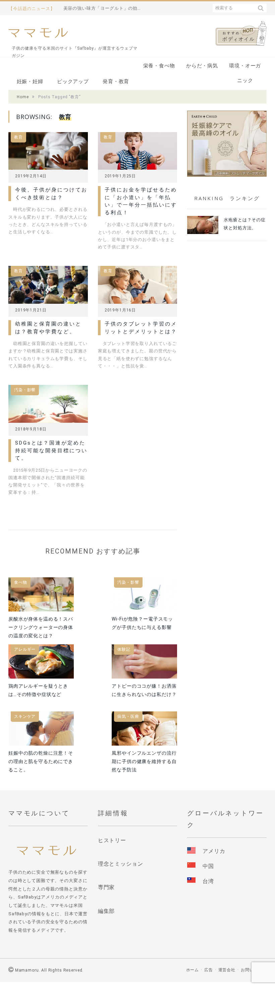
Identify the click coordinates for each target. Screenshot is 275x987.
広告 (208, 970)
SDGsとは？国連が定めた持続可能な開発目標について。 (51, 450)
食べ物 (20, 582)
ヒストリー (112, 840)
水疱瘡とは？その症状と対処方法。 (245, 223)
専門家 (106, 887)
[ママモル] (38, 32)
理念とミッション (120, 864)
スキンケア (25, 716)
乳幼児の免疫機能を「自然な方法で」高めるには (103, 8)
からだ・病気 (202, 66)
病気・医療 (128, 716)
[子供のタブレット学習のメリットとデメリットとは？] (137, 287)
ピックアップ (73, 81)
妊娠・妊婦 (30, 81)
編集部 (106, 911)
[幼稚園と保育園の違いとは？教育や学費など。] (48, 287)
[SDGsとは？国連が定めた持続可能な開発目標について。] (48, 406)
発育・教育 (116, 81)
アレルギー (25, 649)
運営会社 (226, 970)
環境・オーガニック (245, 68)
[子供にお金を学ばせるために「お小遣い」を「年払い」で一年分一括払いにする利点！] (137, 153)
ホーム (192, 970)
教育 (18, 137)
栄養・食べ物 (159, 66)
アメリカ (214, 851)
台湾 (208, 881)
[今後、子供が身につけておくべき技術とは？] (48, 153)
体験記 (123, 649)
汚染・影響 (25, 390)
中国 (208, 866)
